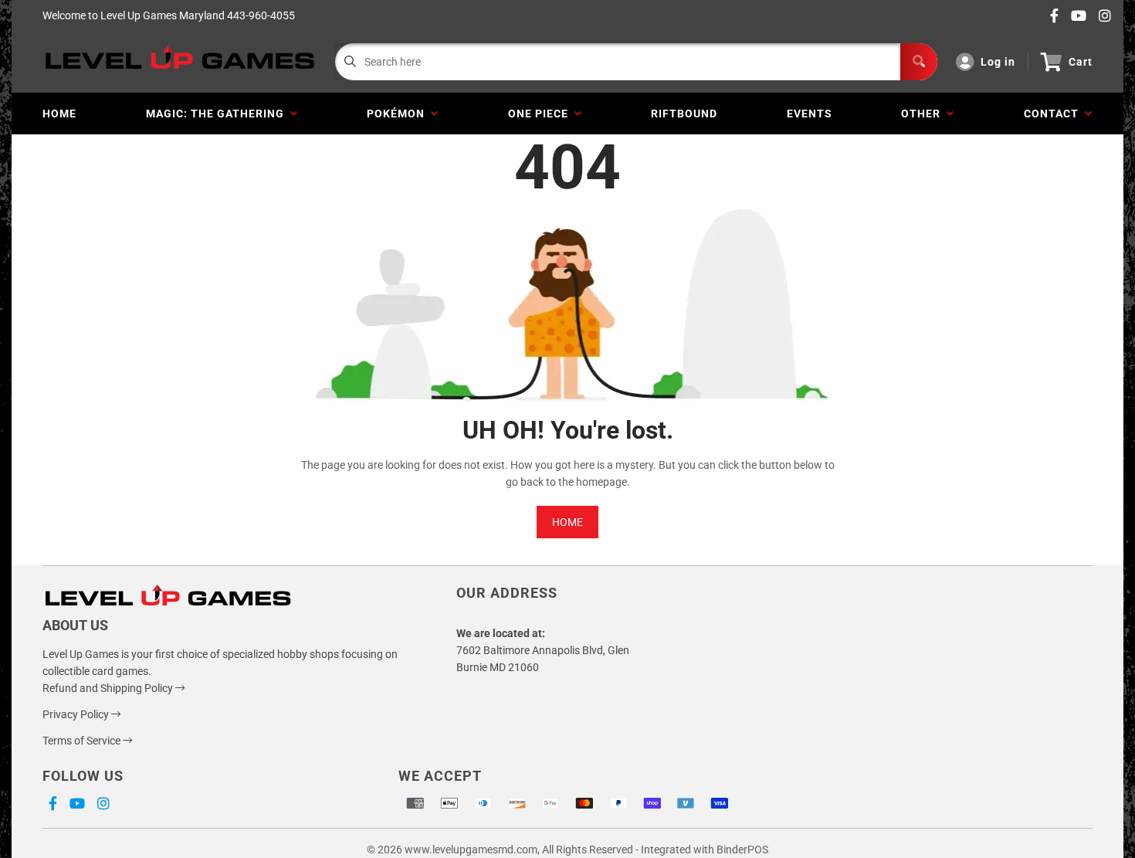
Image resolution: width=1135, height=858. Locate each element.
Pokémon (399, 113)
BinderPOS (742, 849)
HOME (567, 522)
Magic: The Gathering (218, 113)
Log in (998, 62)
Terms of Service (82, 740)
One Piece (541, 113)
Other (924, 113)
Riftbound (684, 113)
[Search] (918, 61)
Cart (1081, 62)
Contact (1054, 113)
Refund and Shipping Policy (108, 688)
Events (809, 113)
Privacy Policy (76, 714)
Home (59, 113)
